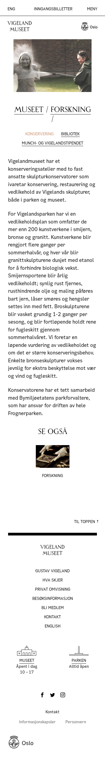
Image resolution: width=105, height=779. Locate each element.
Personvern (75, 722)
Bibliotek (70, 134)
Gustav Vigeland (52, 571)
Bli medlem (52, 607)
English (53, 626)
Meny (92, 8)
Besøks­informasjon (52, 598)
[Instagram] (62, 694)
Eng (11, 8)
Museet (29, 110)
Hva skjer (53, 580)
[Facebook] (42, 694)
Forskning (71, 110)
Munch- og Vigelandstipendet (52, 143)
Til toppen (85, 521)
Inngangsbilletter (53, 9)
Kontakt (52, 617)
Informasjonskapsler (37, 722)
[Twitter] (52, 694)
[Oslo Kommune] (52, 742)
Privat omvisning (52, 589)
